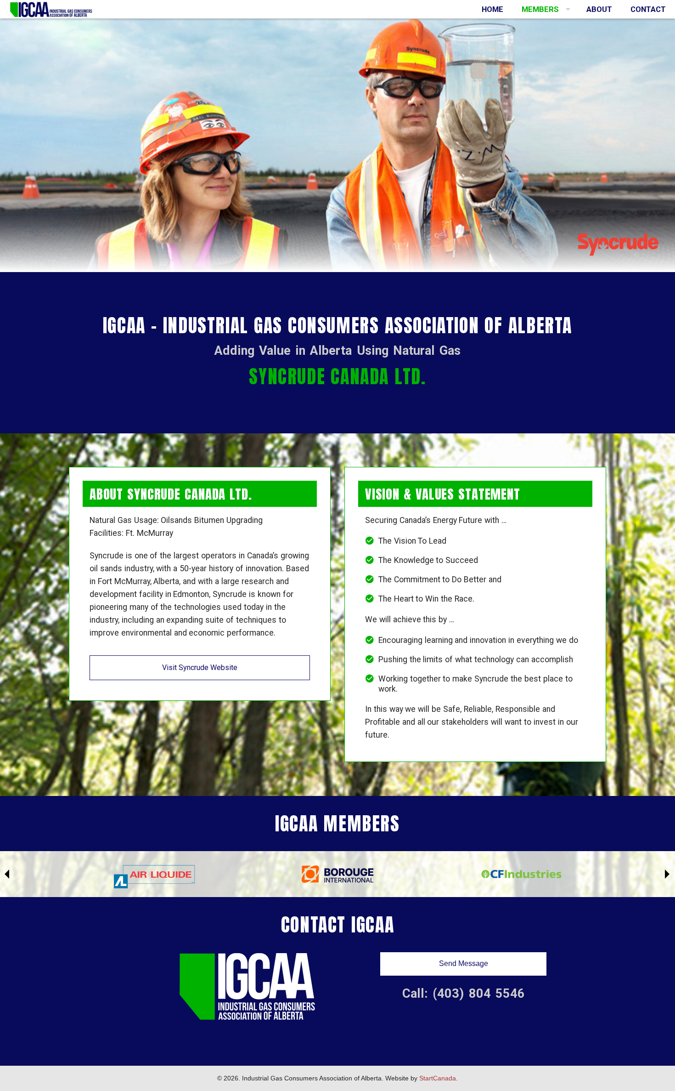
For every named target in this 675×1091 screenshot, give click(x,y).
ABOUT (599, 9)
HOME (492, 9)
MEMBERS (540, 9)
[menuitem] (492, 9)
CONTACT (648, 9)
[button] (463, 964)
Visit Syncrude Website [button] (199, 667)
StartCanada (437, 1078)
